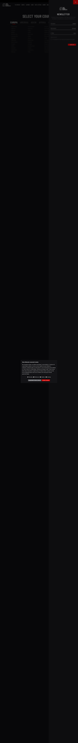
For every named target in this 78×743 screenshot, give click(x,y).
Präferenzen (36, 377)
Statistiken (43, 377)
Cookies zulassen (45, 380)
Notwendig (30, 377)
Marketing (49, 377)
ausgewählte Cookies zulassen (35, 380)
